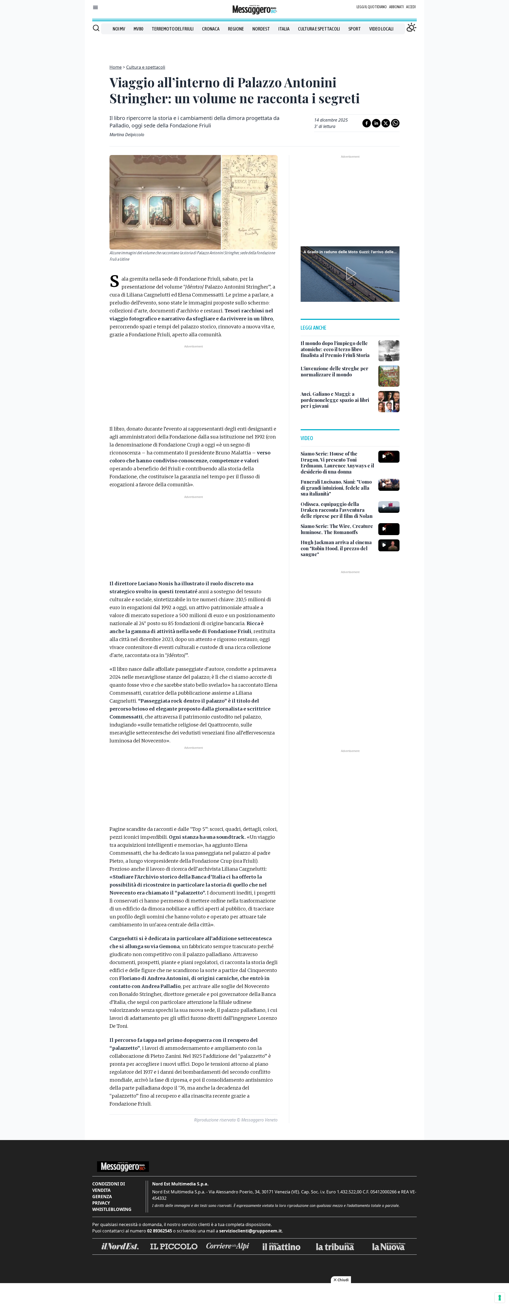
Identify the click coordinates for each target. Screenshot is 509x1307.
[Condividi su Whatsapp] (395, 123)
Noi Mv (119, 29)
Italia (283, 29)
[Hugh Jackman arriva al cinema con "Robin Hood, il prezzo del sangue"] (389, 545)
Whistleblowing (111, 1209)
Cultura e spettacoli (319, 29)
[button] (350, 273)
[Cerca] (96, 28)
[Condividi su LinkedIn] (376, 123)
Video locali (381, 29)
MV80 (138, 29)
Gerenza (102, 1196)
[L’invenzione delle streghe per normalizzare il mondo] (389, 376)
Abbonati (396, 7)
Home (115, 67)
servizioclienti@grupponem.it (250, 1231)
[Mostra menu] (95, 7)
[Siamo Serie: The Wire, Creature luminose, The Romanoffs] (389, 529)
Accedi (411, 7)
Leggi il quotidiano (372, 7)
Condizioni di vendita (108, 1187)
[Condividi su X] (385, 123)
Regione (236, 29)
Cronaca (211, 29)
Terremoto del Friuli (173, 29)
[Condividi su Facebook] (366, 123)
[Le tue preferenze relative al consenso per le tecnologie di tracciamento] (500, 1298)
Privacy (101, 1203)
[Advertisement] (254, 46)
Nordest (261, 29)
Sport (354, 29)
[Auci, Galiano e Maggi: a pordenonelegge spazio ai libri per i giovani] (389, 401)
